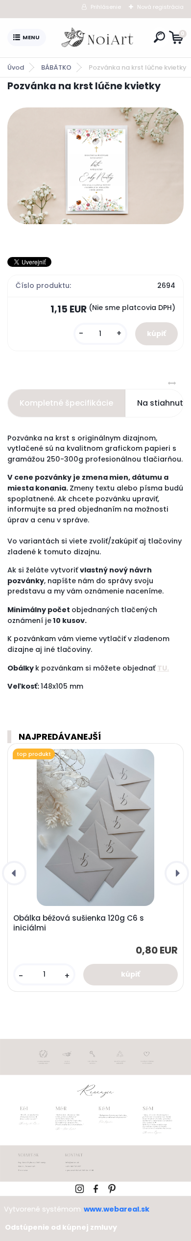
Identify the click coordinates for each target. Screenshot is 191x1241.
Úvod (15, 67)
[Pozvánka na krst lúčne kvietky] (95, 165)
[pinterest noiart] (112, 1187)
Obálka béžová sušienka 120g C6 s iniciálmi (78, 923)
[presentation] (14, 873)
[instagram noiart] (79, 1187)
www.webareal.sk (116, 1209)
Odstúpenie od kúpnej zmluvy (61, 1227)
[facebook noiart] (96, 1187)
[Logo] (98, 38)
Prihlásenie (106, 7)
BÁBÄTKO (56, 67)
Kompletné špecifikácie (66, 403)
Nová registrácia (160, 7)
